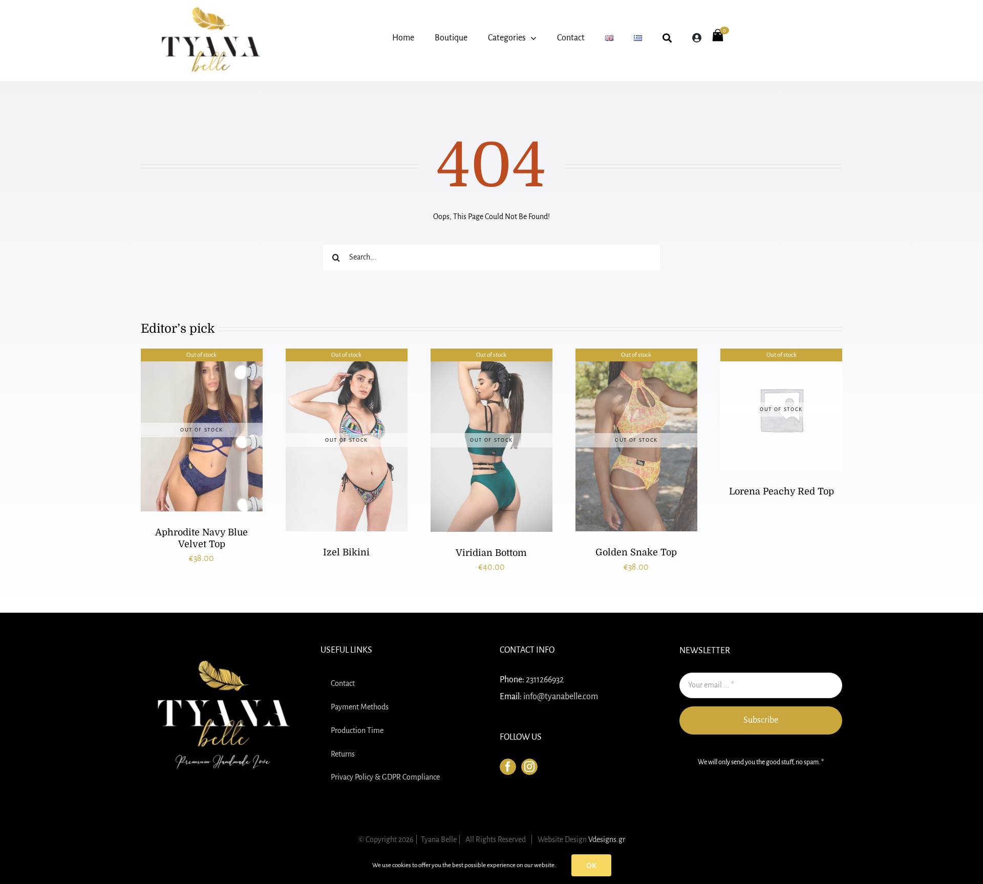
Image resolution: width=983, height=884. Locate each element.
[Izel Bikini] (347, 440)
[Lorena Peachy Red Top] (781, 409)
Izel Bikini (346, 552)
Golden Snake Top (636, 552)
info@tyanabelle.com (560, 696)
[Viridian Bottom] (491, 440)
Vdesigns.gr (606, 839)
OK (591, 865)
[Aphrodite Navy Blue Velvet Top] (202, 430)
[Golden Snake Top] (636, 440)
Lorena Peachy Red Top (781, 491)
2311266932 (545, 679)
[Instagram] (529, 767)
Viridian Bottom (491, 553)
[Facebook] (508, 767)
